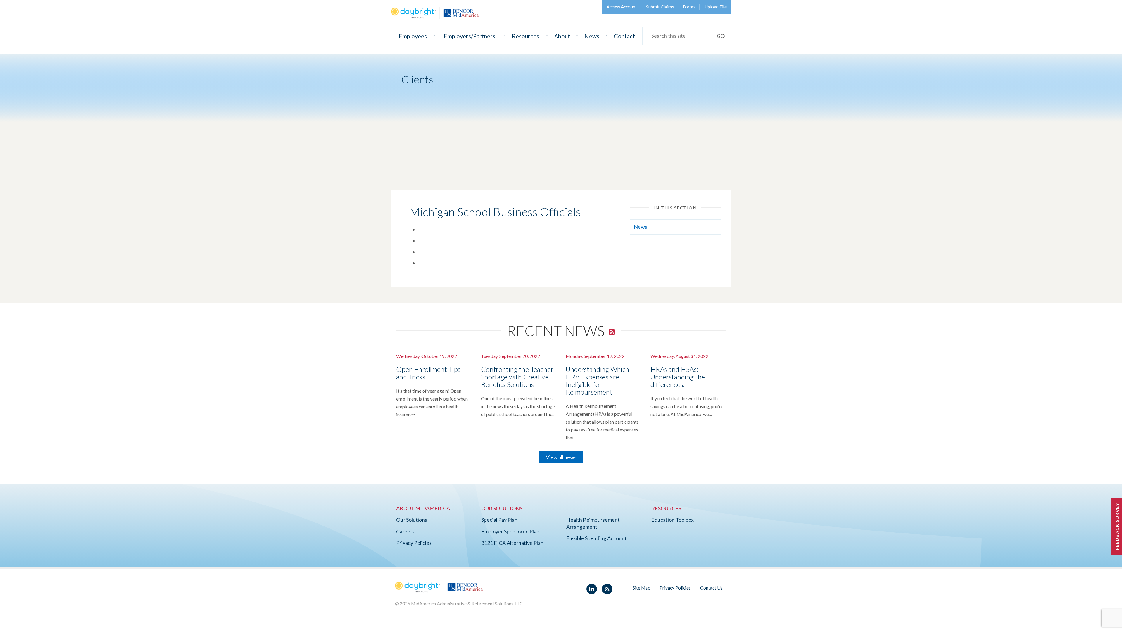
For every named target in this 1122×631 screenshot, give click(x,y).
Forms (689, 6)
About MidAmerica (423, 508)
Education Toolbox (672, 519)
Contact (624, 35)
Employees (413, 35)
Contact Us (711, 587)
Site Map (641, 587)
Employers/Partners (469, 35)
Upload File (715, 6)
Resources (525, 35)
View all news (561, 457)
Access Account (622, 6)
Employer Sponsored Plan (510, 531)
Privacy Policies (414, 543)
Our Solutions (411, 519)
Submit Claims (660, 6)
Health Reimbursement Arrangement (593, 523)
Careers (405, 531)
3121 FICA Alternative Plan (512, 543)
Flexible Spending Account (596, 538)
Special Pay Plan (499, 519)
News (591, 35)
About (562, 35)
